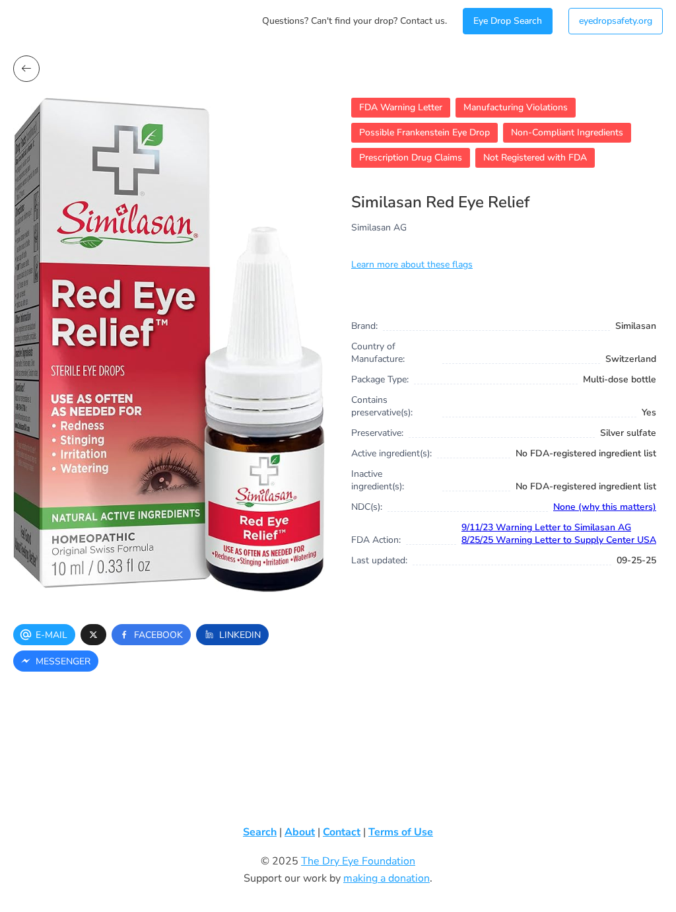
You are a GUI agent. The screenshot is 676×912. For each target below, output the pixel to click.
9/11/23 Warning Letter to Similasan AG (546, 527)
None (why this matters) (604, 507)
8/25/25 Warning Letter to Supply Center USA (558, 540)
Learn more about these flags (412, 264)
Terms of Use (400, 832)
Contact (341, 832)
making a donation (386, 878)
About (300, 832)
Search (260, 832)
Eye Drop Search (507, 21)
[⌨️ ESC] (26, 68)
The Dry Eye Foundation (358, 861)
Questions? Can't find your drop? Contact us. (354, 21)
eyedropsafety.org (615, 21)
